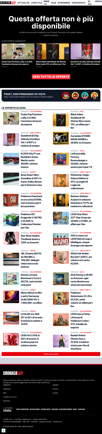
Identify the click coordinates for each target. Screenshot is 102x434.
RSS (4, 393)
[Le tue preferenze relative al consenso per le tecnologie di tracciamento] (3, 430)
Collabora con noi (10, 397)
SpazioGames (35, 409)
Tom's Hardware (22, 409)
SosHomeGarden (65, 409)
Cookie (55, 393)
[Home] (8, 2)
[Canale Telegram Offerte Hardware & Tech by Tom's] (65, 95)
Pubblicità (7, 389)
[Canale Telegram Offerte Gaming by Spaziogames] (75, 95)
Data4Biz (54, 409)
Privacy (55, 389)
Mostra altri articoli (51, 354)
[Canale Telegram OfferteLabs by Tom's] (84, 95)
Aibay (75, 409)
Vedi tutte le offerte (51, 76)
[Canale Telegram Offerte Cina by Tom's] (94, 95)
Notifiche (6, 401)
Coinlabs (81, 409)
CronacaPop (46, 409)
